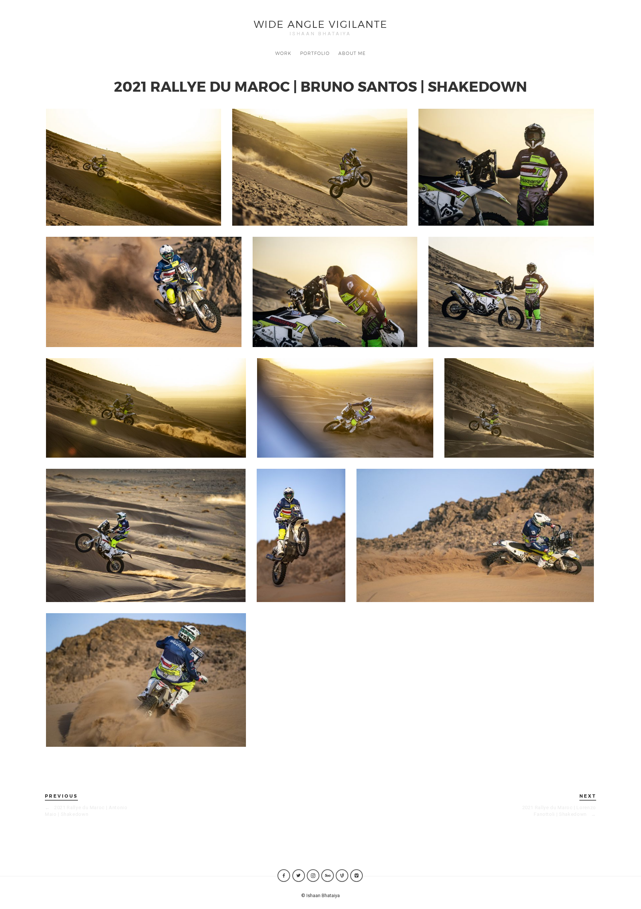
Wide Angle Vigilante (321, 24)
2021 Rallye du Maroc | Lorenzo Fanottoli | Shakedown (559, 811)
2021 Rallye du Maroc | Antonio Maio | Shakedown (86, 811)
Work (283, 53)
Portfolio (315, 53)
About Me (352, 53)
